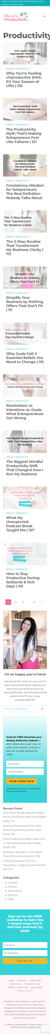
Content (12, 882)
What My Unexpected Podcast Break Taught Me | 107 (20, 523)
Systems (12, 895)
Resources (15, 984)
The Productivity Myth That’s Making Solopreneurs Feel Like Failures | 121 (24, 135)
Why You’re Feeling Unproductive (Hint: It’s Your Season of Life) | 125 (24, 79)
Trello (11, 899)
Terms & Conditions (17, 987)
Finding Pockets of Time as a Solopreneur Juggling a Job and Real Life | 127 (24, 865)
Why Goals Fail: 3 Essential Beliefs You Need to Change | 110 (25, 357)
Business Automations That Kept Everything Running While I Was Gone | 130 (22, 830)
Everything (35, 981)
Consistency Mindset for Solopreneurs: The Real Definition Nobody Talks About (25, 191)
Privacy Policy (25, 991)
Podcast (10, 69)
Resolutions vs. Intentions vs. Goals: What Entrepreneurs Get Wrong (24, 411)
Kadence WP (34, 1027)
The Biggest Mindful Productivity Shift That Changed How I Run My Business (24, 467)
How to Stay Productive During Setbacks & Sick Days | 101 (22, 580)
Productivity (22, 69)
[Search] (42, 709)
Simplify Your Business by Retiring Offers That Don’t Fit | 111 (24, 303)
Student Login (32, 984)
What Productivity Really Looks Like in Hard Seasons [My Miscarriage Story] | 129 (24, 843)
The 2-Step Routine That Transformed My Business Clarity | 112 (24, 247)
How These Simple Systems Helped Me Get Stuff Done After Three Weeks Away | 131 (24, 816)
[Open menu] (44, 16)
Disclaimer (37, 987)
